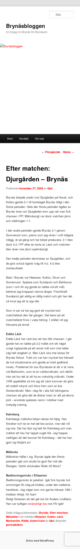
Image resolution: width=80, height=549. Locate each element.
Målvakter (12, 517)
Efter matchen (59, 513)
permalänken (14, 525)
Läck (60, 517)
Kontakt (23, 138)
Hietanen (40, 517)
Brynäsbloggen (25, 25)
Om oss (39, 138)
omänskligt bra (37, 503)
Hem (10, 138)
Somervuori (37, 521)
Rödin (25, 521)
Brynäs (43, 513)
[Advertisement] (40, 100)
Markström (13, 521)
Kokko (51, 517)
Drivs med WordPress (40, 541)
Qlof (49, 188)
